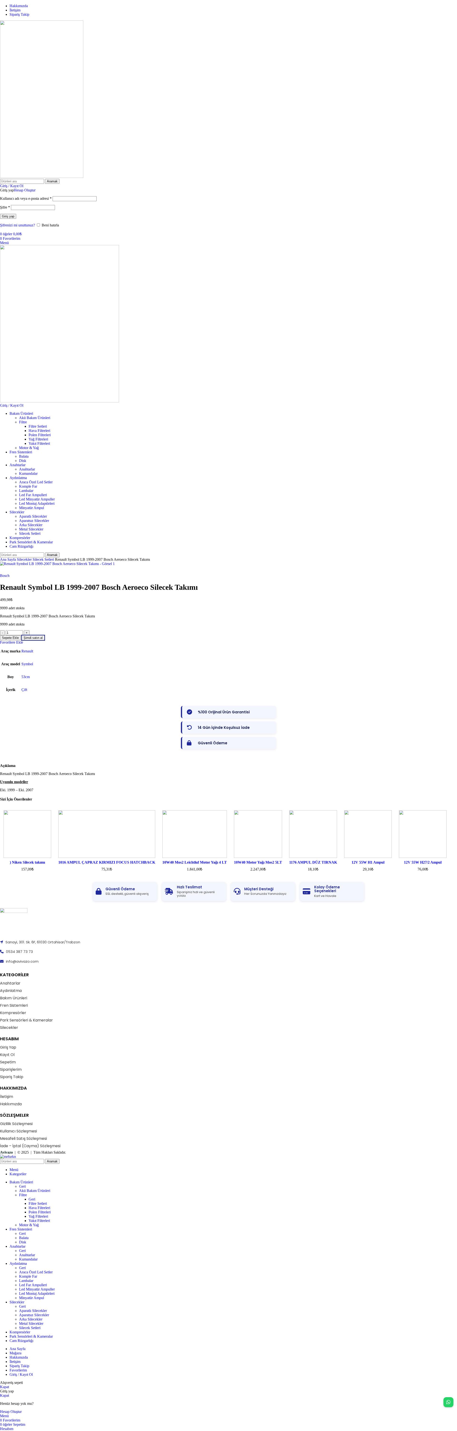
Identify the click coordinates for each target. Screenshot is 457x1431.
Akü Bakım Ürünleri (34, 418)
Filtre (23, 422)
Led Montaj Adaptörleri (37, 503)
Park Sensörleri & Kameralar (26, 1020)
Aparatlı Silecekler (33, 516)
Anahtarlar (27, 469)
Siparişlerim (11, 1069)
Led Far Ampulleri (33, 495)
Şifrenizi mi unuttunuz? (17, 225)
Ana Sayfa (8, 559)
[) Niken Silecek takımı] (27, 834)
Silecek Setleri (29, 533)
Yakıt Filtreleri (39, 443)
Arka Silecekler (30, 525)
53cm (25, 677)
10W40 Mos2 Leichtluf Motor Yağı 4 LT (194, 862)
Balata (24, 456)
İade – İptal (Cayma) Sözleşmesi (30, 1146)
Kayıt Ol (7, 1054)
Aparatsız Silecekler (34, 521)
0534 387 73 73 (19, 951)
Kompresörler (13, 1013)
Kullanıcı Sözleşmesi (18, 1131)
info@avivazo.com (22, 961)
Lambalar (26, 491)
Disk (22, 461)
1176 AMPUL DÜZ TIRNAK (313, 862)
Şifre (5, 207)
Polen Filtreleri (40, 435)
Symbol (27, 664)
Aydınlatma (11, 990)
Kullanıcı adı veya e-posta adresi (26, 198)
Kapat (4, 1387)
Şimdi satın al (33, 638)
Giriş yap (8, 216)
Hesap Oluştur (24, 190)
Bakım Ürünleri (13, 998)
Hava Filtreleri (39, 431)
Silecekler (25, 559)
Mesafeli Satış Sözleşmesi (23, 1138)
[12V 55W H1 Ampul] (368, 834)
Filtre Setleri (38, 426)
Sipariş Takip (11, 1077)
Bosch (5, 576)
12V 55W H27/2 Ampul (423, 862)
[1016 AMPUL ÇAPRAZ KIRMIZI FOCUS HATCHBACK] (106, 834)
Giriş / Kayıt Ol (21, 1374)
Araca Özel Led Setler (36, 482)
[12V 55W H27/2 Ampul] (423, 834)
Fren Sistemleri (14, 1005)
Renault (27, 651)
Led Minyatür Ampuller (37, 499)
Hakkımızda (11, 1104)
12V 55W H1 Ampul (368, 862)
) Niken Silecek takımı (27, 862)
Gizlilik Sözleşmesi (16, 1123)
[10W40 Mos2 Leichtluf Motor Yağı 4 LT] (194, 834)
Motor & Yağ (29, 448)
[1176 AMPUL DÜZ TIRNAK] (313, 834)
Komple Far (28, 486)
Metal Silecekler (31, 529)
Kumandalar (28, 473)
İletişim (6, 1096)
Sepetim (8, 1062)
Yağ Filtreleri (38, 439)
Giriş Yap (8, 1047)
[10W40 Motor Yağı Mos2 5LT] (258, 834)
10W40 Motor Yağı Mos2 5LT (258, 862)
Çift (24, 690)
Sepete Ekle (10, 638)
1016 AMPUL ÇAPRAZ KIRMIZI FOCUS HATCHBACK (106, 862)
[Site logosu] (41, 177)
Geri (22, 1186)
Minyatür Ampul (31, 508)
